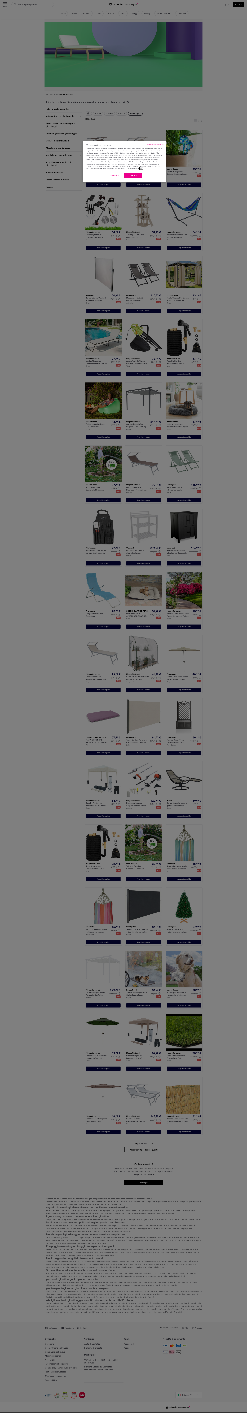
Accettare (133, 175)
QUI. (141, 168)
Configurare (114, 175)
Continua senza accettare (155, 144)
